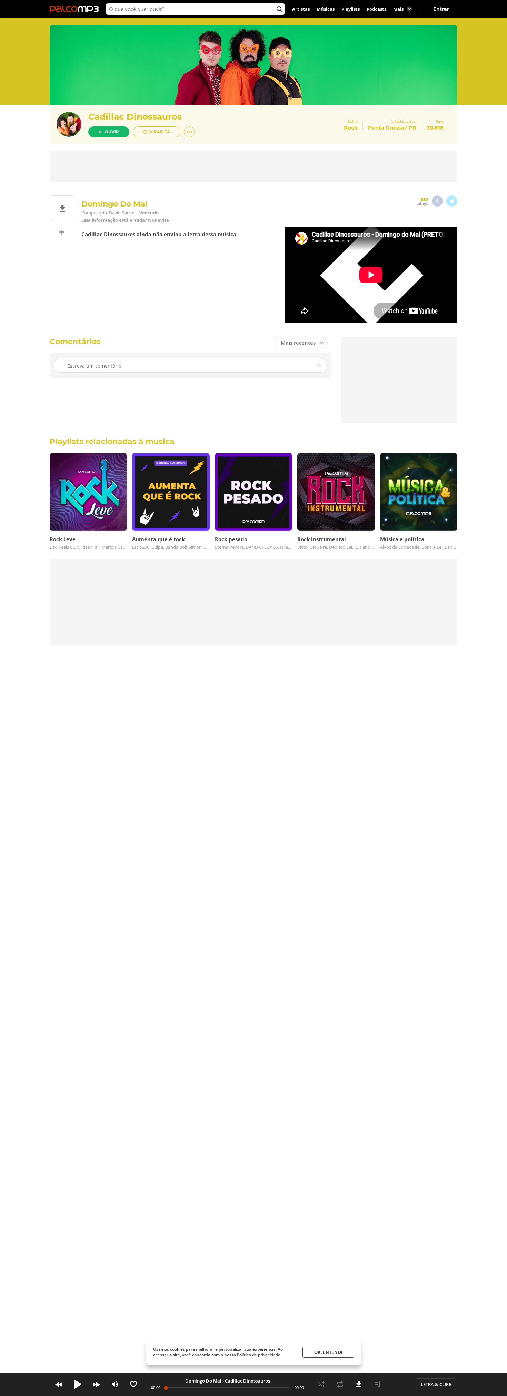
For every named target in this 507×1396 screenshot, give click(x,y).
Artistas (301, 9)
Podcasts (376, 9)
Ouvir (112, 131)
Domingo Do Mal (203, 1381)
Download (358, 1384)
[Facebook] (437, 201)
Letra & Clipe (436, 1384)
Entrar (441, 9)
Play (77, 1384)
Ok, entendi (328, 1352)
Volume (115, 1384)
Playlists (350, 9)
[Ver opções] (189, 131)
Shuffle (321, 1384)
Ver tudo (149, 213)
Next (96, 1384)
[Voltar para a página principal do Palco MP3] (76, 9)
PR (412, 127)
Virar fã (159, 131)
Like (133, 1384)
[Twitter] (451, 201)
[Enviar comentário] (320, 365)
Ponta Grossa (386, 127)
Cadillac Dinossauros (135, 117)
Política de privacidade (258, 1355)
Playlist (377, 1384)
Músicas (326, 9)
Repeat (340, 1384)
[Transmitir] (396, 1384)
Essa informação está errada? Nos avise (125, 220)
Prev (59, 1384)
